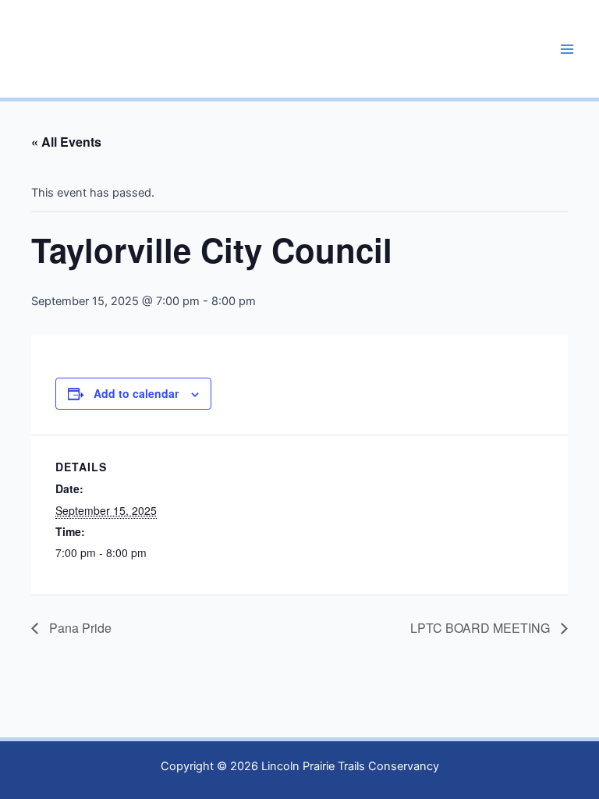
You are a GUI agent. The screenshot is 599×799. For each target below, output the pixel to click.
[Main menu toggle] (567, 49)
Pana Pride (79, 628)
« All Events (66, 142)
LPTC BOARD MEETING (481, 628)
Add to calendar (136, 393)
